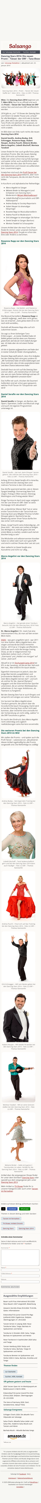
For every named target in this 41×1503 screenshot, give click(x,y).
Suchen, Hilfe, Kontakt (13, 1376)
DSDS (3, 640)
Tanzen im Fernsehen (11, 1219)
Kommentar (5, 1248)
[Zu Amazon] (16, 1439)
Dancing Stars (28, 1177)
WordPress (34, 1482)
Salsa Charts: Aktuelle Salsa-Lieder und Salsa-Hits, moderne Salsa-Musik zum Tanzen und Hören (18, 1423)
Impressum (12, 1478)
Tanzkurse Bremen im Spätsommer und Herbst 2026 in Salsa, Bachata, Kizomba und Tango (20, 1358)
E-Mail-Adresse (6, 1273)
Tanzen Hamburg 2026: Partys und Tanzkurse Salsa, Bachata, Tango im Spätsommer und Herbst (17, 1348)
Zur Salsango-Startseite (11, 52)
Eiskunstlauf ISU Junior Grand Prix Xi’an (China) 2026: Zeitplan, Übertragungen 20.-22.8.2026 (18, 1395)
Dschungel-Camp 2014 (24, 663)
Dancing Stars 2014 (9, 232)
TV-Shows (19, 1186)
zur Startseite (10, 1372)
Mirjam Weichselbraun (27, 195)
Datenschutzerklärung (25, 1478)
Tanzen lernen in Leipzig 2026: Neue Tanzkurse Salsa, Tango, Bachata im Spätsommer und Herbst (17, 1326)
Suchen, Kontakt (29, 52)
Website (3, 1279)
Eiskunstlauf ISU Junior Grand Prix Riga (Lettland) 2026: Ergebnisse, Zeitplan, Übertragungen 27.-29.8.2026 (18, 1317)
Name (3, 1267)
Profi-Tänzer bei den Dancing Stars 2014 (19, 173)
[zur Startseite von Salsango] (20, 46)
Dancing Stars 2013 (9, 1182)
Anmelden (19, 1487)
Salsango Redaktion (12, 63)
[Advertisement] (20, 21)
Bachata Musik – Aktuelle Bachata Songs (18, 1430)
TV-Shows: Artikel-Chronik (13, 1223)
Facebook (22, 1474)
